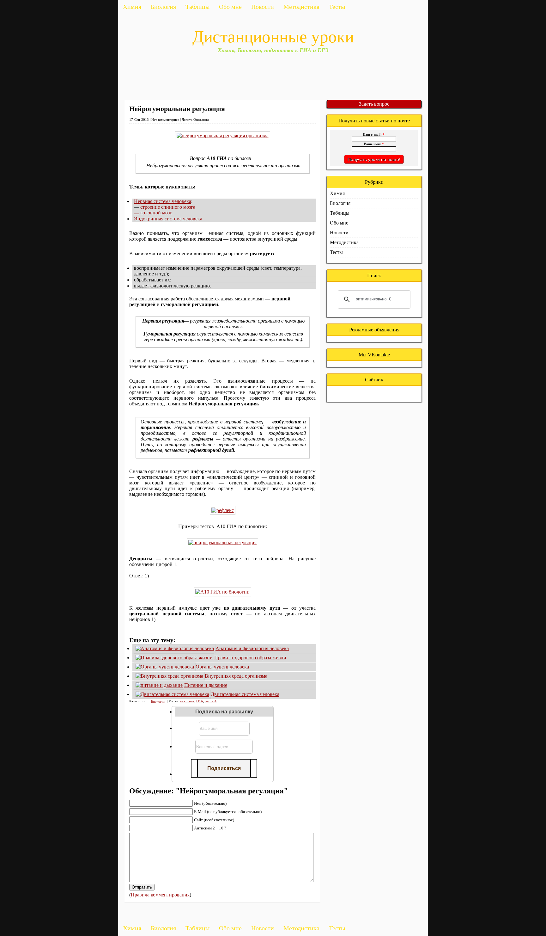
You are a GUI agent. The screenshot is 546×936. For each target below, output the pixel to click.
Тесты (337, 6)
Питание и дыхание (205, 685)
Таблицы (197, 6)
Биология (163, 6)
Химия (132, 6)
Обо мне (230, 6)
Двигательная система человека (245, 694)
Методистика (301, 6)
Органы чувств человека (222, 666)
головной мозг (156, 212)
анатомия (187, 701)
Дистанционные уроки (273, 37)
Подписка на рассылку (224, 711)
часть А (211, 701)
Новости (262, 6)
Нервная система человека (162, 201)
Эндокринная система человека (168, 218)
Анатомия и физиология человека (252, 648)
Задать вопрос (374, 104)
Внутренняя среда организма (236, 676)
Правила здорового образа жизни (250, 657)
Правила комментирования (160, 894)
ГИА (199, 701)
